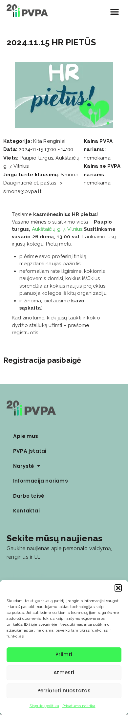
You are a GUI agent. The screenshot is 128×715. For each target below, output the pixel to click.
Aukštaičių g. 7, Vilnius (57, 229)
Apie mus (25, 436)
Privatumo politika (79, 706)
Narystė (23, 466)
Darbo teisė (28, 495)
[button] (118, 588)
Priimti (63, 654)
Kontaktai (26, 510)
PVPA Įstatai (29, 450)
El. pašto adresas (27, 575)
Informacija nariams (40, 480)
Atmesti (63, 672)
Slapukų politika (44, 706)
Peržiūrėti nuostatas (64, 690)
